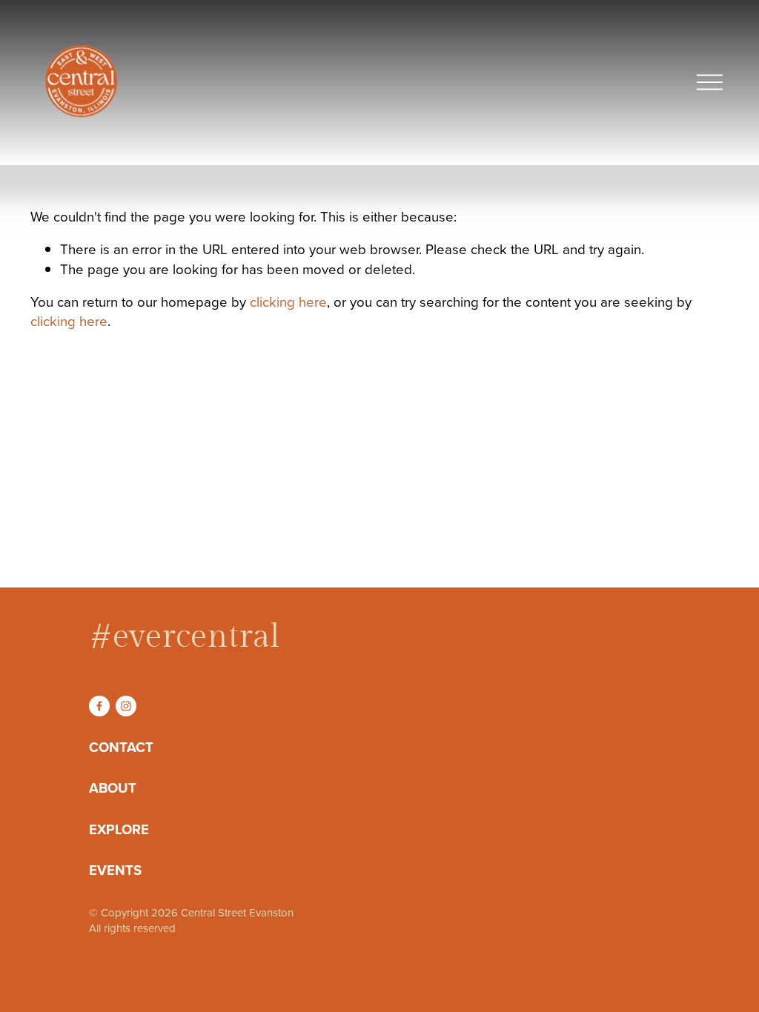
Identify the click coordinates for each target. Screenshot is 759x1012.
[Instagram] (126, 706)
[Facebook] (99, 706)
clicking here (288, 301)
